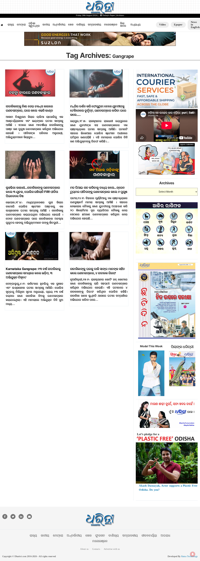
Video (162, 24)
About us (84, 549)
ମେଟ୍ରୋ (21, 24)
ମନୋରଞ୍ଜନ (110, 24)
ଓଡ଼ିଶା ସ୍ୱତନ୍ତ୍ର (34, 24)
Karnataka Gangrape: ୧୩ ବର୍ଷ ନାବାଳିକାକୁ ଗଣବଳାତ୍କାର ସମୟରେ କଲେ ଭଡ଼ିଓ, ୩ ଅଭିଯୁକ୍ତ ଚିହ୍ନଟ (33, 273)
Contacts (96, 549)
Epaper (178, 24)
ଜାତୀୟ (46, 24)
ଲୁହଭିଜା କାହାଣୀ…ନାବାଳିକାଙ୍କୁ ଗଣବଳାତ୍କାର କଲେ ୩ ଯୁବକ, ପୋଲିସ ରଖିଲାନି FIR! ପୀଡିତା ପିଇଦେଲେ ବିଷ (33, 192)
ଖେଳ (70, 24)
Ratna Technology (189, 556)
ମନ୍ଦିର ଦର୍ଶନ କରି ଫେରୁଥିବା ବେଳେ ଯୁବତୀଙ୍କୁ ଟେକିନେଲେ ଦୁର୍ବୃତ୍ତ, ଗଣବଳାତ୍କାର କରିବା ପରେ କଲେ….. (98, 110)
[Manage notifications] (192, 554)
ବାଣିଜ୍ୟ (80, 24)
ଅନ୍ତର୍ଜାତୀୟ (59, 24)
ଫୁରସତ (100, 535)
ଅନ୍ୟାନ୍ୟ (135, 24)
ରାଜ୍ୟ (11, 24)
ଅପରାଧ (165, 535)
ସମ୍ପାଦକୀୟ (94, 24)
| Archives (120, 15)
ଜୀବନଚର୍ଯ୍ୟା (149, 535)
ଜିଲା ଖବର (123, 24)
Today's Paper (109, 15)
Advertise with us (112, 549)
